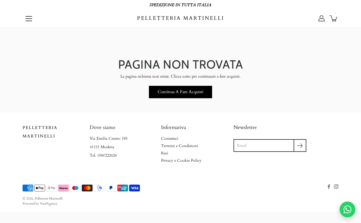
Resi (164, 153)
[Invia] (300, 145)
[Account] (321, 18)
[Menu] (29, 19)
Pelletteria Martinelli (180, 18)
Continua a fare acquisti (180, 92)
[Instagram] (336, 186)
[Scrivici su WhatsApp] (347, 209)
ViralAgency (49, 203)
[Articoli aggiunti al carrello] (333, 18)
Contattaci (169, 138)
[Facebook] (329, 186)
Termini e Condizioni (179, 145)
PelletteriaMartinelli (40, 132)
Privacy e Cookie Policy (181, 160)
